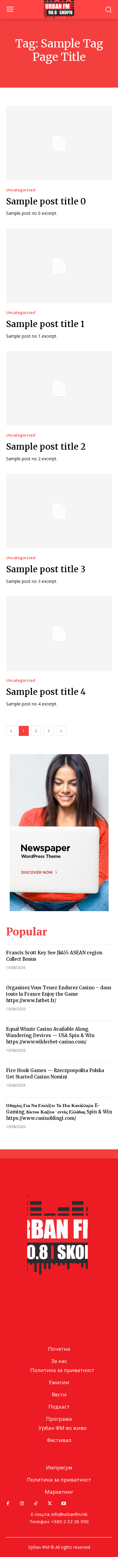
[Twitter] (49, 1503)
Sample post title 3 (45, 569)
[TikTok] (35, 1503)
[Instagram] (21, 1503)
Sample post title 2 (46, 446)
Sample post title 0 (46, 201)
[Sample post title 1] (59, 265)
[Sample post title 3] (59, 511)
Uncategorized (20, 190)
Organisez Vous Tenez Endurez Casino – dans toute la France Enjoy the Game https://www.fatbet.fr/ (58, 994)
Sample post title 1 (45, 324)
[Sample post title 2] (59, 388)
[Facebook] (7, 1503)
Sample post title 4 (46, 691)
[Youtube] (63, 1503)
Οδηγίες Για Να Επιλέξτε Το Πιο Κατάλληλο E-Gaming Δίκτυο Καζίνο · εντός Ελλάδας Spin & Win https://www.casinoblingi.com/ (59, 1111)
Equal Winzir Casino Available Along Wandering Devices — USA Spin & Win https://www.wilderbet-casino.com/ (50, 1035)
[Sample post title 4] (59, 633)
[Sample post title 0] (59, 143)
